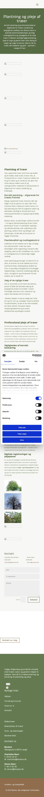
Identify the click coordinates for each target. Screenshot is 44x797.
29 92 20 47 (11, 756)
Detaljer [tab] (22, 361)
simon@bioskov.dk (33, 562)
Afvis (22, 440)
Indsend (33, 599)
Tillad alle (22, 427)
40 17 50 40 (11, 766)
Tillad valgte (22, 434)
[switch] (38, 405)
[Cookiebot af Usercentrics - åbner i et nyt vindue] (32, 355)
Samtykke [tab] (8, 361)
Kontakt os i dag (9, 640)
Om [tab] (36, 361)
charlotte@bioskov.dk (11, 562)
